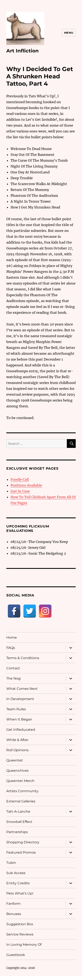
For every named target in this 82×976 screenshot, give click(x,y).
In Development (20, 699)
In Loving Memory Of (23, 945)
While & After (17, 740)
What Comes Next (22, 689)
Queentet (14, 760)
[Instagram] (45, 611)
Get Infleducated (20, 730)
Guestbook (15, 955)
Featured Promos (21, 852)
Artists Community (22, 791)
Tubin (11, 863)
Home (11, 637)
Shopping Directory (22, 842)
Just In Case (20, 491)
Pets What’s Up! (19, 893)
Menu (68, 32)
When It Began (19, 719)
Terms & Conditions (22, 658)
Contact (13, 668)
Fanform (13, 904)
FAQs (10, 648)
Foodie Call (20, 479)
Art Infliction (22, 51)
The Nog (13, 678)
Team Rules (16, 709)
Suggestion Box (19, 924)
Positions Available (26, 485)
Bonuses (13, 914)
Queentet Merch (20, 781)
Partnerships (17, 832)
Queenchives (17, 771)
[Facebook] (14, 611)
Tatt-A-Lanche (18, 811)
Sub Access (15, 873)
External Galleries (20, 801)
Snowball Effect (19, 822)
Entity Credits (18, 883)
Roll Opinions (17, 750)
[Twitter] (29, 611)
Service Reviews (19, 934)
